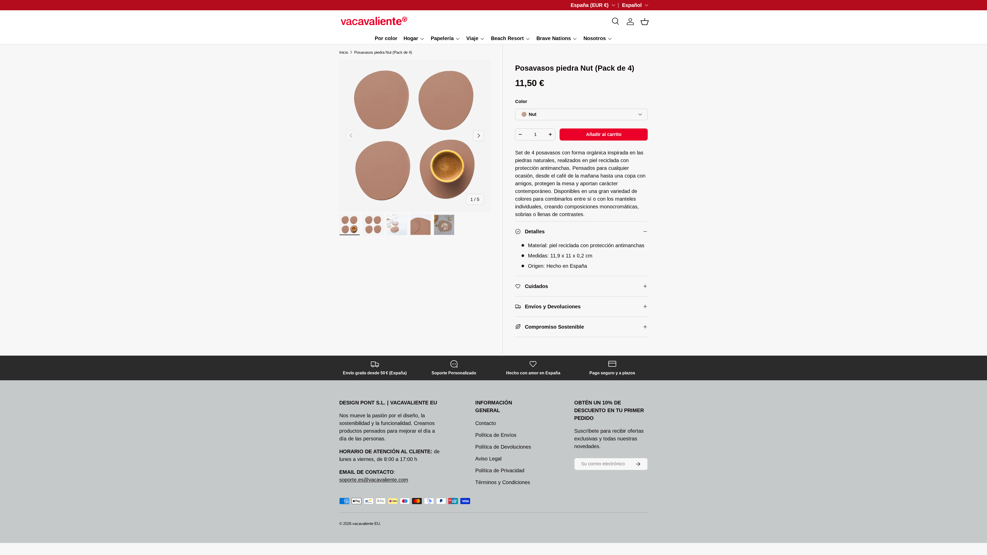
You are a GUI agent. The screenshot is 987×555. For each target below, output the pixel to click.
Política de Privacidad (499, 470)
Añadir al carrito (604, 134)
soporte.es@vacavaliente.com (373, 480)
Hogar (411, 38)
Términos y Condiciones (502, 482)
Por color (386, 38)
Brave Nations (553, 38)
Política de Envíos (495, 435)
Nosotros (594, 38)
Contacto (485, 423)
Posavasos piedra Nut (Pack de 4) (383, 52)
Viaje (472, 38)
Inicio (343, 52)
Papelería (442, 38)
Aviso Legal (488, 458)
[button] (644, 21)
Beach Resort (507, 38)
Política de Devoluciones (503, 447)
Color (521, 101)
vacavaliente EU (366, 523)
